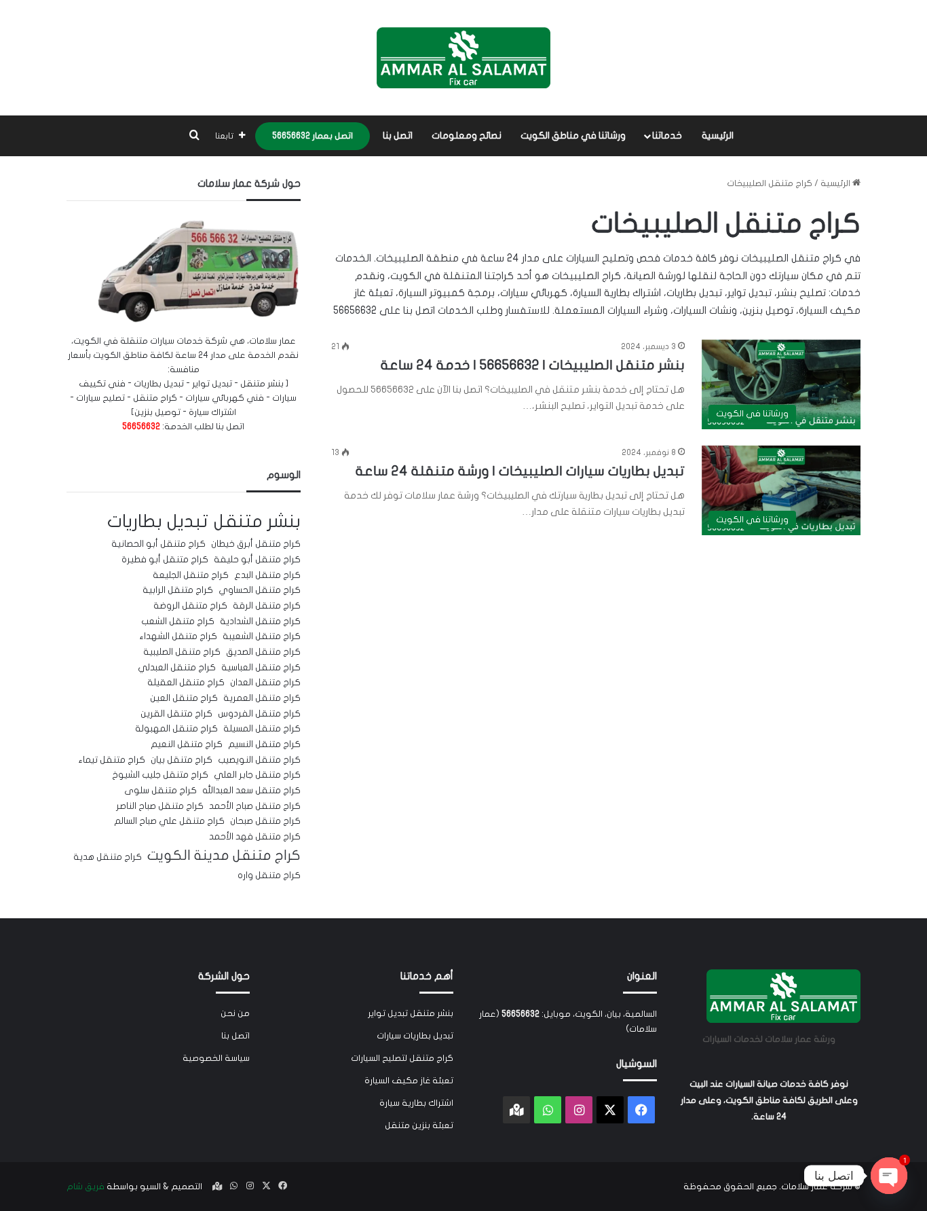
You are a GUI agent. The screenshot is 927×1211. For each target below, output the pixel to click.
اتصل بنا (398, 135)
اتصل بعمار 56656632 (312, 136)
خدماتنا (667, 135)
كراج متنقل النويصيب (259, 760)
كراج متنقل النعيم (187, 744)
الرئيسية (718, 135)
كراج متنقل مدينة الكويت (224, 855)
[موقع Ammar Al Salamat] (463, 57)
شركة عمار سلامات (816, 1186)
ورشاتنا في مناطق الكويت (573, 135)
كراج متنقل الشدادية (260, 621)
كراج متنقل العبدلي (177, 667)
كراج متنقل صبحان (265, 821)
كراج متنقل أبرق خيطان (256, 544)
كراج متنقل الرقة (267, 606)
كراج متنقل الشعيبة (262, 636)
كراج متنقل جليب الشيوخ (160, 775)
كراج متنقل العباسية (261, 667)
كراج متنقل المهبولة (176, 729)
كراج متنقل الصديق (263, 652)
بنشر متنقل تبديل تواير (410, 1013)
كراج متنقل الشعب (177, 621)
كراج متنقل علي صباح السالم (169, 821)
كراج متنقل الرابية (178, 590)
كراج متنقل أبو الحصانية (158, 544)
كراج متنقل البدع (267, 575)
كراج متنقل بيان (181, 760)
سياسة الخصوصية (216, 1058)
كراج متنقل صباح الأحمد (255, 806)
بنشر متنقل (257, 521)
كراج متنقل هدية (107, 857)
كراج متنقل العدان (265, 682)
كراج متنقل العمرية (262, 698)
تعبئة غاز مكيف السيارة (408, 1080)
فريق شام (86, 1186)
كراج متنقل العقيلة (186, 682)
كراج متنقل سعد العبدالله (251, 790)
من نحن (235, 1013)
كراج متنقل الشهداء (178, 636)
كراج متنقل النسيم (264, 744)
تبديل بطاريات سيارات (415, 1036)
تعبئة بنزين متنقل (419, 1125)
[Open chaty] (889, 1175)
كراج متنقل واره (269, 875)
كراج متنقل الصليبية (182, 652)
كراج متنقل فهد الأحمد (255, 837)
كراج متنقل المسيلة (262, 729)
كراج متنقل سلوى (160, 790)
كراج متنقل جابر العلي (257, 775)
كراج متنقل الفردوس (259, 714)
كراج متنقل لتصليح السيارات (402, 1058)
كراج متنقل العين (184, 698)
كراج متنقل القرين (176, 714)
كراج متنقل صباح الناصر (160, 806)
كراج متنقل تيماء (111, 760)
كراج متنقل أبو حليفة (257, 559)
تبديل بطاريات (157, 521)
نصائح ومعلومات (467, 135)
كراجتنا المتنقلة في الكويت (452, 275)
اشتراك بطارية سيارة (416, 1103)
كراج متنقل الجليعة (191, 575)
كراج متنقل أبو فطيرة (164, 559)
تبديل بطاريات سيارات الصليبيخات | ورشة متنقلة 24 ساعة (520, 471)
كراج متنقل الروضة (190, 606)
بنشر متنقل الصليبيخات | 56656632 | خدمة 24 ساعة (533, 365)
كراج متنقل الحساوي (260, 590)
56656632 (355, 310)
